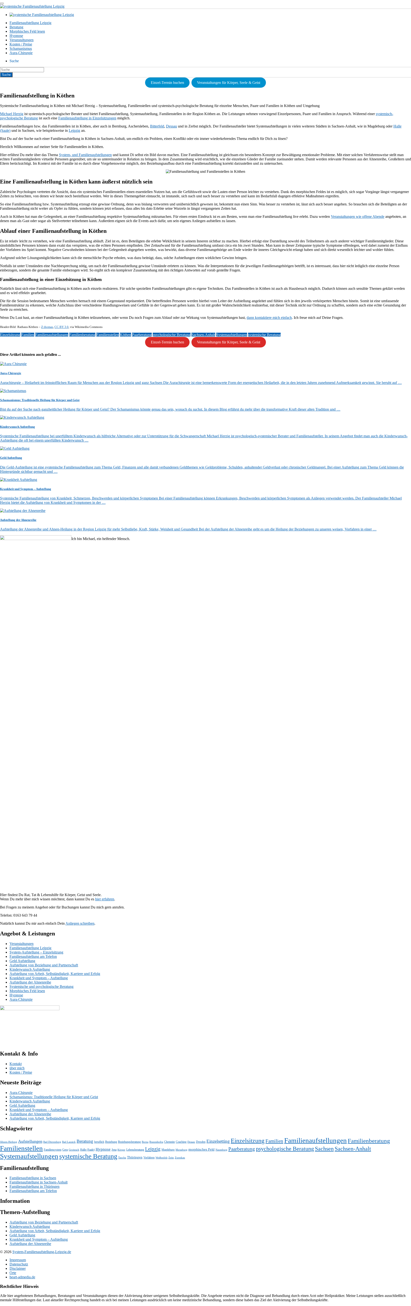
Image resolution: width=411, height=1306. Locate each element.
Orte (13, 1273)
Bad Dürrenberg (52, 1142)
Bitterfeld (157, 126)
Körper (121, 1149)
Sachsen (324, 1149)
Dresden (201, 1141)
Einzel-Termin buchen (167, 83)
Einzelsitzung (10, 335)
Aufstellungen (30, 1141)
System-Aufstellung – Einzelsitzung (36, 952)
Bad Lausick (69, 1142)
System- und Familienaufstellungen (85, 155)
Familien (27, 335)
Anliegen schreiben (79, 923)
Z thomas (47, 327)
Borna (145, 1142)
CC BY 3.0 (61, 327)
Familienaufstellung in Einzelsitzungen (87, 118)
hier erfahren (104, 899)
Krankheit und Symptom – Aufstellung (39, 978)
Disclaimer (18, 1268)
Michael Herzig (11, 114)
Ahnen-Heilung (8, 1142)
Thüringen (134, 1157)
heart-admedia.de (22, 1277)
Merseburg (181, 1149)
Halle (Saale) (87, 1149)
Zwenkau (180, 1157)
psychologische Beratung (172, 335)
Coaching (181, 1141)
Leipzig (74, 130)
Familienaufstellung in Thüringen (34, 1186)
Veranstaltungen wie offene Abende (357, 216)
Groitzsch (74, 1149)
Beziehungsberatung (129, 1141)
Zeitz (171, 1157)
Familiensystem (52, 1149)
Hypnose (16, 36)
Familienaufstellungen (51, 335)
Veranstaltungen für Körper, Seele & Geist (228, 83)
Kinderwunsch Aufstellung (30, 969)
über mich (17, 1068)
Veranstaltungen (22, 40)
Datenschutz (19, 1264)
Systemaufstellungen (231, 335)
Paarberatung (142, 335)
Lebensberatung (135, 1149)
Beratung (16, 27)
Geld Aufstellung (22, 961)
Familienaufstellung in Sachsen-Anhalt (39, 1182)
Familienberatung (82, 335)
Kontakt (16, 1064)
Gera (65, 1149)
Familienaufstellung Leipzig (30, 23)
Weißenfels (161, 1157)
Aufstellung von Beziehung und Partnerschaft (44, 965)
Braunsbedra (156, 1142)
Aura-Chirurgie (21, 53)
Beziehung (111, 1141)
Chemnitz (169, 1141)
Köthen (125, 335)
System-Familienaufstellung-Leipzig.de (41, 1252)
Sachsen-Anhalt (203, 335)
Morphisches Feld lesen (27, 31)
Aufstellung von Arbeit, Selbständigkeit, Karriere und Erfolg (55, 974)
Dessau (171, 126)
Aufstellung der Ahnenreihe (30, 982)
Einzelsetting (218, 1141)
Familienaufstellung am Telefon (33, 956)
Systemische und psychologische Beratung (41, 987)
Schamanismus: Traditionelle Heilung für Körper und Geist (54, 1097)
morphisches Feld (201, 1149)
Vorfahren (149, 1157)
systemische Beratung (264, 335)
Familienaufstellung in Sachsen (33, 1178)
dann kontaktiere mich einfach (269, 318)
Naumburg (221, 1149)
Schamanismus (21, 48)
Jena (114, 1149)
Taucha (122, 1157)
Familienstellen (107, 335)
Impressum (18, 1260)
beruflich (99, 1141)
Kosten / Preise (21, 44)
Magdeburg (168, 1149)
